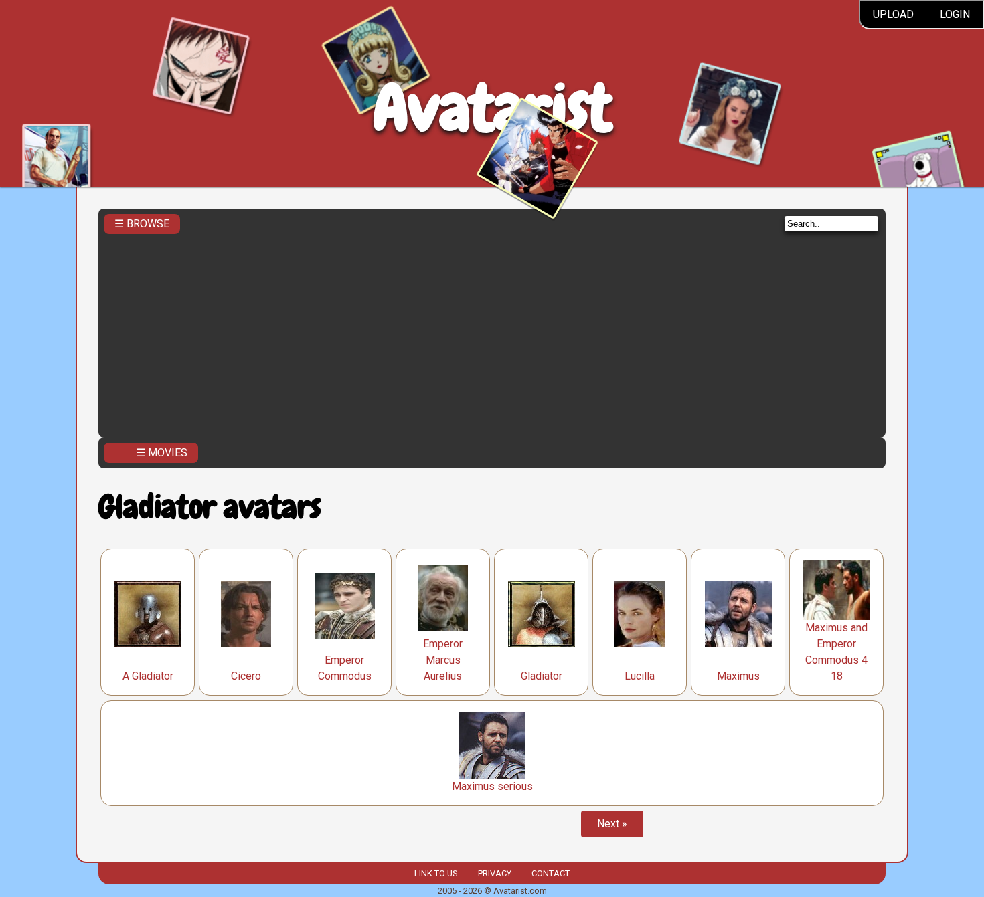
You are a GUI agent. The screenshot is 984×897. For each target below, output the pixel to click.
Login (955, 14)
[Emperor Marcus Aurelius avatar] (443, 598)
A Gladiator (147, 676)
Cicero (246, 676)
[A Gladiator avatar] (147, 614)
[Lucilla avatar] (639, 614)
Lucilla (640, 676)
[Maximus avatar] (738, 614)
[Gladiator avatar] (541, 614)
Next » (612, 823)
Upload (893, 14)
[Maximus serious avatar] (492, 745)
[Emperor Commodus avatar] (345, 606)
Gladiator (541, 676)
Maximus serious (492, 786)
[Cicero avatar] (246, 614)
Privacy (494, 873)
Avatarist (492, 108)
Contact (550, 873)
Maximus (738, 676)
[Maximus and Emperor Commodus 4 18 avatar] (836, 590)
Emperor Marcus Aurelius (443, 659)
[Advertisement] (492, 331)
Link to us (435, 873)
